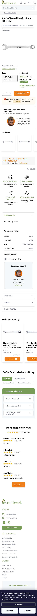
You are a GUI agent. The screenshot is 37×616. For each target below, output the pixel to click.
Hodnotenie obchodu (18, 427)
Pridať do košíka (20, 93)
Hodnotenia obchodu (8, 568)
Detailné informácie (8, 69)
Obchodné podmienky (8, 554)
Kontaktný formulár (12, 527)
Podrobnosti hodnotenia (26, 25)
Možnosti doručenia (27, 86)
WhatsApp (18, 285)
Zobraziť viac (18, 485)
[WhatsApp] (8, 522)
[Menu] (34, 2)
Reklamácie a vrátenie (8, 544)
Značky (4, 575)
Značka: (6, 30)
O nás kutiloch (6, 565)
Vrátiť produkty (6, 547)
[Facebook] (3, 522)
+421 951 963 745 (23, 121)
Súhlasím (27, 611)
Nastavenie (18, 604)
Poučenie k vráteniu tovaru (10, 550)
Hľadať (32, 8)
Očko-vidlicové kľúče (14, 259)
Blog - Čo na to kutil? (8, 572)
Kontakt (4, 578)
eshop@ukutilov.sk (23, 124)
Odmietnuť (9, 611)
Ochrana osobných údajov (10, 557)
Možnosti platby (7, 538)
